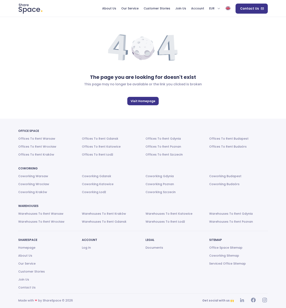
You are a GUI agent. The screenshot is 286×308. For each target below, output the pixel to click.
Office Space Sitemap (225, 248)
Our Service (27, 263)
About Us (25, 255)
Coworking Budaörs (224, 184)
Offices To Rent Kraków (36, 154)
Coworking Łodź (94, 192)
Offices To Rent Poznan (163, 146)
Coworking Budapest (225, 176)
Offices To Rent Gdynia (163, 138)
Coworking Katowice (97, 184)
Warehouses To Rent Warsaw (40, 214)
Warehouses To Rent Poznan (231, 222)
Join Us (23, 279)
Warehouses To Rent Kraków (104, 214)
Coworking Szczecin (161, 192)
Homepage (26, 248)
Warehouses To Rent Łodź (165, 222)
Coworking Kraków (32, 192)
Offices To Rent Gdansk (100, 138)
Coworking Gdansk (96, 176)
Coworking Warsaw (33, 176)
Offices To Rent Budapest (229, 138)
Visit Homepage (143, 101)
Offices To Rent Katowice (101, 146)
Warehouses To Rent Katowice (169, 214)
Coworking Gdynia (160, 176)
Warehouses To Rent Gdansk (104, 222)
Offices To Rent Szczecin (164, 154)
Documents (154, 248)
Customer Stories (31, 271)
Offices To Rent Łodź (97, 154)
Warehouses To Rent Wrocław (41, 222)
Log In (86, 248)
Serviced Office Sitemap (227, 263)
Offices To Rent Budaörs (228, 146)
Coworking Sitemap (224, 255)
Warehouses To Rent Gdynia (231, 214)
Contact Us (249, 8)
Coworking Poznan (160, 184)
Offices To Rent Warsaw (36, 138)
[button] (214, 8)
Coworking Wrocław (33, 184)
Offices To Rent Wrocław (37, 146)
